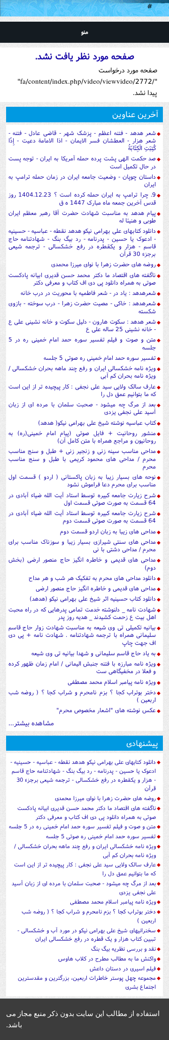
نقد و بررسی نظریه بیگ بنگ (123, 948)
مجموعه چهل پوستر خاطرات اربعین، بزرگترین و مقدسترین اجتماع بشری (87, 982)
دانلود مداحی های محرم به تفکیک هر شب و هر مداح (92, 577)
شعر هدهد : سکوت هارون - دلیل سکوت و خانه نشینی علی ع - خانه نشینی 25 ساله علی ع (82, 325)
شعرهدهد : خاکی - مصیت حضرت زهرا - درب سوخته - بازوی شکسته (82, 307)
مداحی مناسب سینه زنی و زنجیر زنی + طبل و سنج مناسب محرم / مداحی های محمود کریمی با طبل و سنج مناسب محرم (82, 458)
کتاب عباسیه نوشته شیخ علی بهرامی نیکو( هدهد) (97, 422)
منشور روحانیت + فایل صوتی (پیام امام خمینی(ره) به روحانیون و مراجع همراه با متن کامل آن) (82, 437)
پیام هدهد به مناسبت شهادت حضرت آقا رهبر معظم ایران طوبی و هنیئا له (82, 216)
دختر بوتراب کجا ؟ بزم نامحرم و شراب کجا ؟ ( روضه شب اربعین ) (82, 696)
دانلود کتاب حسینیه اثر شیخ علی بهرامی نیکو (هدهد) (93, 598)
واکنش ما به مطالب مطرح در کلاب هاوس (107, 958)
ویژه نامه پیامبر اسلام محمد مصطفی (112, 681)
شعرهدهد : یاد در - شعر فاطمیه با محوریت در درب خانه (88, 292)
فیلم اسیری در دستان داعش (123, 968)
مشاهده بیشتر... (31, 723)
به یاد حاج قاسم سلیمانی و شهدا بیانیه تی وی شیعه (93, 653)
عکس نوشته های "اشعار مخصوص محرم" (106, 710)
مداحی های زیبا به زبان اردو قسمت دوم (108, 531)
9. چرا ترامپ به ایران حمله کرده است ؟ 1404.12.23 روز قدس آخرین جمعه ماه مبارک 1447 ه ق (82, 198)
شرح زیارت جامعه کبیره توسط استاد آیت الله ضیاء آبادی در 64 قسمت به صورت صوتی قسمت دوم (82, 516)
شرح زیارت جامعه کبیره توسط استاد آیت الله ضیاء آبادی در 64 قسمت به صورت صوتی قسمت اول (82, 499)
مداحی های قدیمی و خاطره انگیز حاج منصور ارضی (96, 588)
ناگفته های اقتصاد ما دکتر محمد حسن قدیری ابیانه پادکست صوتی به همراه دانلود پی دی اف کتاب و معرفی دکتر (82, 278)
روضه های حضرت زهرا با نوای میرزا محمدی (103, 264)
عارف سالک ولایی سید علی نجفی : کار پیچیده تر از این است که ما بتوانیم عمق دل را (82, 390)
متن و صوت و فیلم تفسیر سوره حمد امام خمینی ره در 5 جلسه (82, 343)
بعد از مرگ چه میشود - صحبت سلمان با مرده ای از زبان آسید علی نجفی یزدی (82, 408)
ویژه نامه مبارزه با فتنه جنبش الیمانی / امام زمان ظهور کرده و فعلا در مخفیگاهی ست (82, 667)
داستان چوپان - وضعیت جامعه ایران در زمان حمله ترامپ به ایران (82, 180)
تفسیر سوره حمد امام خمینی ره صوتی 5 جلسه (100, 357)
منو (84, 31)
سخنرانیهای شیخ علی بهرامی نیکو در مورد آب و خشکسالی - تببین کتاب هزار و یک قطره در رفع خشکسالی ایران (86, 935)
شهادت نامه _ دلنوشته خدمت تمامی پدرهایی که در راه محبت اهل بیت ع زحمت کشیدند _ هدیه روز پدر (82, 613)
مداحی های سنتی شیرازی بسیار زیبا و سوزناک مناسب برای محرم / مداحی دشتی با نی (82, 545)
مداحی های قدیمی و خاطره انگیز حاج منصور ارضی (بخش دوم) (82, 563)
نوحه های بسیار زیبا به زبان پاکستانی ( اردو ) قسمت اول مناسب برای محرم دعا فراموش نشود (82, 480)
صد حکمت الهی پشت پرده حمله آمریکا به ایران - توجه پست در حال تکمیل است (82, 162)
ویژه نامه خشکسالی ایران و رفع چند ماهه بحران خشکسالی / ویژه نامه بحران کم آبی (82, 372)
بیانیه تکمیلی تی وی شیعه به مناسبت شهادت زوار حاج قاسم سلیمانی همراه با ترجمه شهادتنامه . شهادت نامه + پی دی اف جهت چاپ (82, 635)
